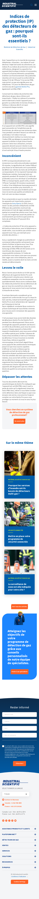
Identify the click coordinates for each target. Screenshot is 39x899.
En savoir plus (19, 421)
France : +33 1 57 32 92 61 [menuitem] (13, 806)
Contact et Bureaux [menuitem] (12, 800)
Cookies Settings (19, 882)
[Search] (31, 5)
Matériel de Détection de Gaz (15, 47)
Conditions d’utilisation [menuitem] (18, 877)
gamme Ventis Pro (22, 87)
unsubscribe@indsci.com (12, 754)
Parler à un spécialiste (20, 672)
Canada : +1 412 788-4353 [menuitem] (13, 803)
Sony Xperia (16, 203)
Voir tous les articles (19, 607)
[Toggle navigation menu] (35, 4)
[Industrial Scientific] (12, 5)
